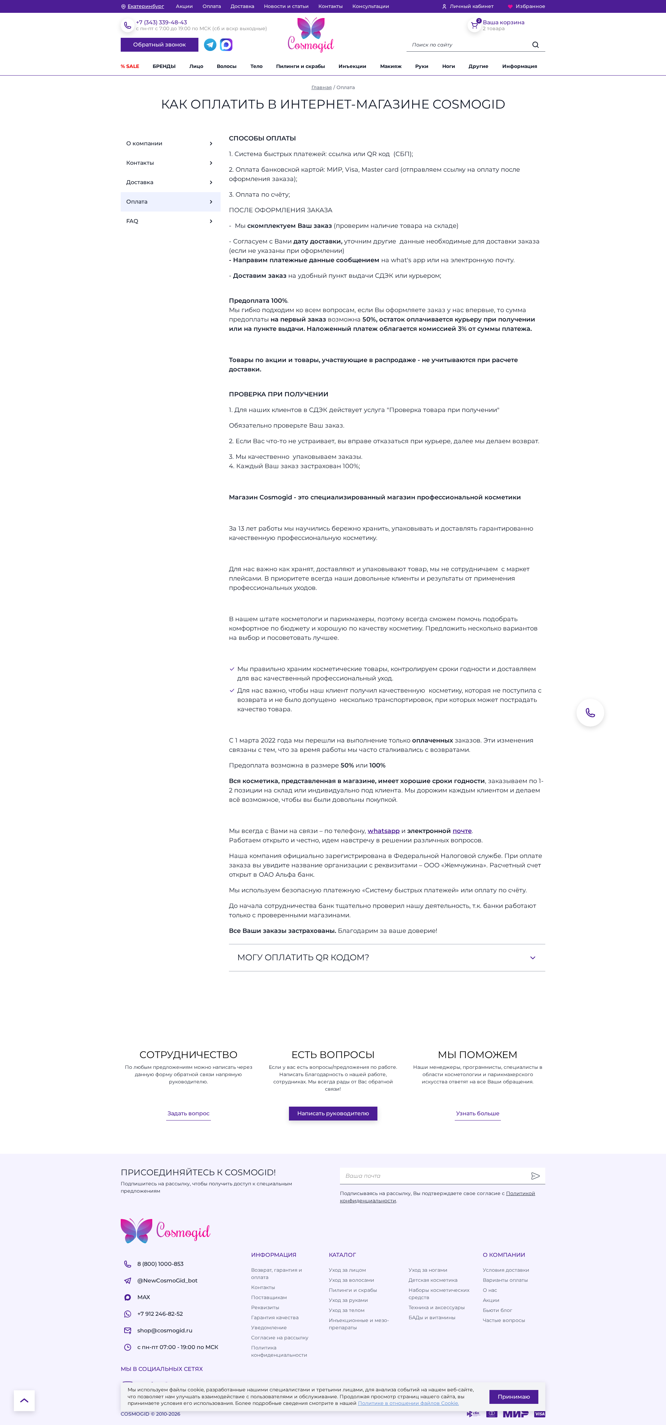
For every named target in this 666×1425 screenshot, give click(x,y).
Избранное (530, 6)
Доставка (242, 6)
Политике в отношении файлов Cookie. (408, 1403)
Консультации (370, 6)
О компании (144, 143)
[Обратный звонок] (590, 713)
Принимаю (514, 1396)
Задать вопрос (189, 1113)
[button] (482, 66)
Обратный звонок (159, 44)
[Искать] (535, 45)
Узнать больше (478, 1113)
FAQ (132, 221)
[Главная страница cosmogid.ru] (311, 35)
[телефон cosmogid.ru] (128, 25)
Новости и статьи (286, 6)
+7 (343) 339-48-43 (161, 22)
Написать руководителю (333, 1113)
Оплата (212, 6)
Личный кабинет (472, 6)
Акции (184, 6)
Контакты (330, 6)
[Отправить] (535, 1176)
